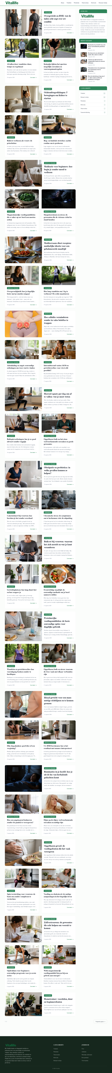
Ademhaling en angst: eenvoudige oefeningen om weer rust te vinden (21, 366)
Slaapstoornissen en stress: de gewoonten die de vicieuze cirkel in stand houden (58, 217)
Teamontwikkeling (93, 112)
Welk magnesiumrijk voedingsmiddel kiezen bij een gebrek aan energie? (56, 973)
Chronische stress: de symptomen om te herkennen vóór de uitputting (58, 516)
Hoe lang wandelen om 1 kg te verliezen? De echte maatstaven (56, 292)
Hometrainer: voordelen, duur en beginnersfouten (58, 1000)
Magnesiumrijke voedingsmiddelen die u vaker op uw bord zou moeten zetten (21, 217)
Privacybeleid (85, 1057)
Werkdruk (76, 3)
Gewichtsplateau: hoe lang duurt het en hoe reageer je (21, 591)
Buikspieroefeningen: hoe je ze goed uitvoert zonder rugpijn (21, 440)
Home (62, 3)
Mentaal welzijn (103, 3)
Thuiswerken (85, 3)
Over (83, 1049)
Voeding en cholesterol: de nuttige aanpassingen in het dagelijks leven (58, 895)
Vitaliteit (69, 3)
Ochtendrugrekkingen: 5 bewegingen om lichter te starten (55, 95)
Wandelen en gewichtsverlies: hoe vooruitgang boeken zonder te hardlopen (20, 671)
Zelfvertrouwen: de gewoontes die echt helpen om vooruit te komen (58, 925)
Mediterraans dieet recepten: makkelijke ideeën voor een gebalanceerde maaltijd (57, 246)
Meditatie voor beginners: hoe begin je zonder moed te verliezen (58, 169)
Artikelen (84, 1052)
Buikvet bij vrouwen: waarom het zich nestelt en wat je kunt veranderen (58, 544)
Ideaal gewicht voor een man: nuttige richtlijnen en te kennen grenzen (58, 700)
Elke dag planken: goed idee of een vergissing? (21, 747)
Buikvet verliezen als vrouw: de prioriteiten (19, 141)
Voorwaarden (85, 1060)
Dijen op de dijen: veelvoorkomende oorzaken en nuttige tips (58, 821)
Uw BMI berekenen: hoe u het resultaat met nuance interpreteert (58, 747)
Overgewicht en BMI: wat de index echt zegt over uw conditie (57, 18)
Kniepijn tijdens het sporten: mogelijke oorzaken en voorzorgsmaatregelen (55, 66)
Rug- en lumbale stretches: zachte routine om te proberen (57, 141)
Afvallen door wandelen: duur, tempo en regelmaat (19, 65)
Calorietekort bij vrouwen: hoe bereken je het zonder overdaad (20, 516)
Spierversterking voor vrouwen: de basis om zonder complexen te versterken (21, 896)
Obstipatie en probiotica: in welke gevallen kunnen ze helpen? (57, 470)
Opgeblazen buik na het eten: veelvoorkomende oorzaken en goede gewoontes (58, 441)
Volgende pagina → (100, 1021)
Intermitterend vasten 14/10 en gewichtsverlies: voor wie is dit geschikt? (56, 368)
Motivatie (93, 3)
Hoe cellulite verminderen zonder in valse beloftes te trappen (56, 320)
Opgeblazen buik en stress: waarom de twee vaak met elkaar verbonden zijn (58, 671)
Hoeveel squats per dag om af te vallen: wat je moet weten (58, 395)
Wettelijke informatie (87, 1054)
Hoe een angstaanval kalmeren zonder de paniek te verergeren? (20, 821)
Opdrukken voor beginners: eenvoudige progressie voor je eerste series (21, 973)
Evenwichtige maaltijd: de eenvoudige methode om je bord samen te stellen (56, 592)
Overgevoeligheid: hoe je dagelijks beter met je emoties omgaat (21, 292)
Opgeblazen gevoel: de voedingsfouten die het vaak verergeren (57, 848)
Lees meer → (70, 33)
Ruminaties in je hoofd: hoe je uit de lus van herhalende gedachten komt (58, 774)
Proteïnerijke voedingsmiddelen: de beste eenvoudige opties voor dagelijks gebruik (57, 622)
